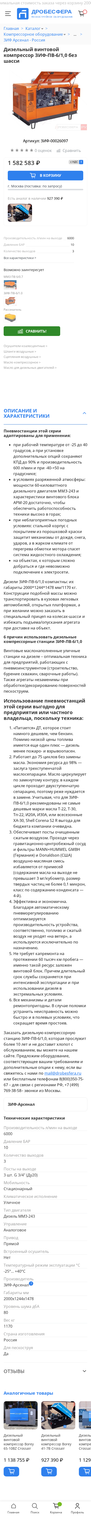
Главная (11, 28)
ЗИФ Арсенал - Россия (24, 40)
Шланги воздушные (20, 351)
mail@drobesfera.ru (62, 1073)
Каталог (33, 28)
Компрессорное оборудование (33, 34)
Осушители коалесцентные (25, 346)
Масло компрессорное (22, 362)
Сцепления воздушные (22, 357)
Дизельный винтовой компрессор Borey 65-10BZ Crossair (19, 1442)
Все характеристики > (20, 258)
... (75, 34)
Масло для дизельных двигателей (30, 367)
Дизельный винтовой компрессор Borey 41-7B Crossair (56, 1442)
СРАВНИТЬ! (36, 331)
